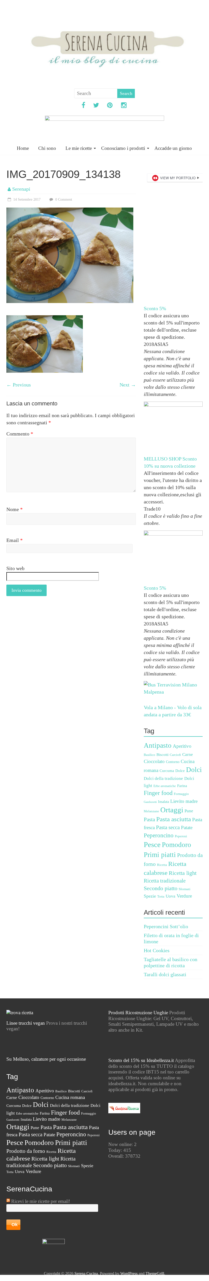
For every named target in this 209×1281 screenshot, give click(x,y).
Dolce (180, 770)
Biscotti (162, 754)
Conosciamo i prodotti (123, 148)
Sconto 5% (155, 308)
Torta (160, 896)
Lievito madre (184, 801)
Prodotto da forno (25, 1151)
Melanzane (151, 811)
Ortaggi (171, 810)
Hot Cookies (156, 950)
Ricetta (162, 865)
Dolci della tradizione (163, 778)
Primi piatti (160, 855)
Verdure (184, 896)
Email (14, 540)
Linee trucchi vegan (25, 1023)
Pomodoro (176, 845)
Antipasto (158, 745)
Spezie (150, 896)
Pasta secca (168, 827)
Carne (187, 754)
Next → (128, 385)
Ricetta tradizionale (165, 881)
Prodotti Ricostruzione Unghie (138, 1012)
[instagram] (124, 105)
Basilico (149, 755)
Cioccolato (154, 761)
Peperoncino (159, 835)
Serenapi (21, 189)
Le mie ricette (79, 148)
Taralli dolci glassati (165, 974)
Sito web (15, 568)
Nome (14, 509)
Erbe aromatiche (164, 786)
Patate (186, 827)
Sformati (184, 889)
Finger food (158, 793)
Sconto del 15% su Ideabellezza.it (141, 1060)
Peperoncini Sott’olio (166, 926)
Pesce (152, 844)
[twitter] (96, 105)
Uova (170, 896)
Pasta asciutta (173, 819)
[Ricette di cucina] (124, 1105)
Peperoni (181, 836)
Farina (182, 785)
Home (23, 148)
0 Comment (63, 199)
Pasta (149, 819)
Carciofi (175, 755)
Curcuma (167, 770)
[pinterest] (110, 105)
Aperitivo (182, 746)
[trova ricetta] (19, 1012)
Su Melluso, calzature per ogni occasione (46, 1059)
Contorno (172, 762)
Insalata (163, 802)
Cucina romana (70, 1097)
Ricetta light (183, 873)
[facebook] (83, 105)
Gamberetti (150, 802)
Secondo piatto (160, 888)
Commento (19, 434)
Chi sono (47, 148)
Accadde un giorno (173, 148)
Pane (189, 810)
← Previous (18, 385)
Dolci (194, 770)
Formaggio (181, 794)
